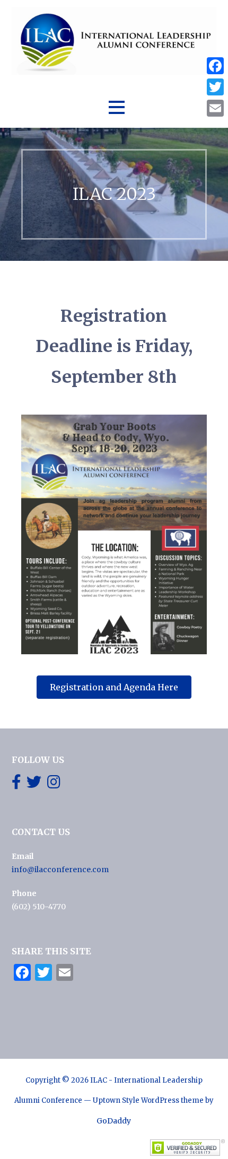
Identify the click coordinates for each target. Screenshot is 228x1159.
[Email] (215, 108)
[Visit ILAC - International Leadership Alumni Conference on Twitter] (34, 784)
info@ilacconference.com (60, 869)
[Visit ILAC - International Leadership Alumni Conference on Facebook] (16, 784)
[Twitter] (215, 87)
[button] (116, 107)
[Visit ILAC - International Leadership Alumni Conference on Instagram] (53, 784)
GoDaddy (114, 1121)
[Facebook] (215, 65)
